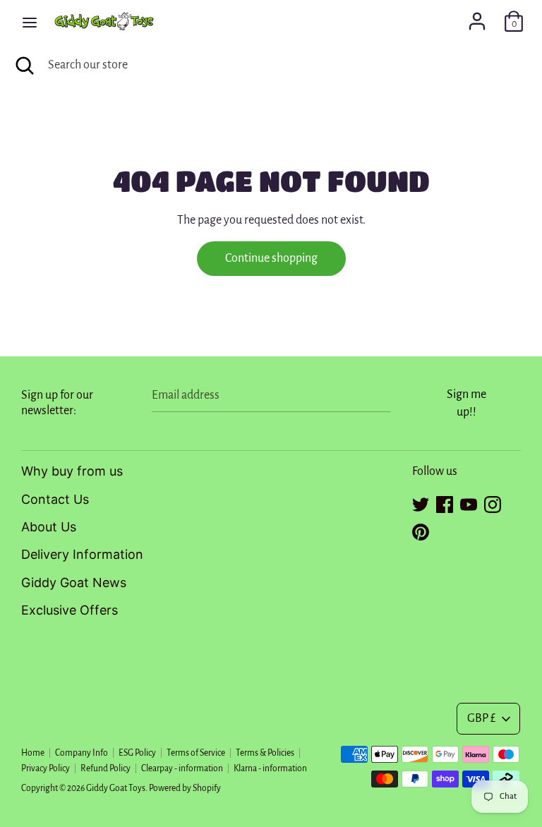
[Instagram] (492, 502)
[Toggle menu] (29, 21)
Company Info (81, 753)
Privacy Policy (45, 768)
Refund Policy (105, 768)
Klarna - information (270, 768)
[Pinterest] (420, 530)
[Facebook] (444, 502)
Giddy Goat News (73, 582)
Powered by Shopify (185, 788)
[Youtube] (468, 502)
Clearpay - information (182, 768)
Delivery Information (82, 554)
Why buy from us (72, 471)
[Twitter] (420, 502)
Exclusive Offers (69, 610)
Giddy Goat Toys (115, 788)
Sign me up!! (466, 403)
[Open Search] (24, 65)
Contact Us (55, 499)
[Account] (477, 17)
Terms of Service (196, 753)
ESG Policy (137, 753)
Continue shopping (271, 258)
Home (32, 753)
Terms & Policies (265, 753)
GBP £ (481, 718)
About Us (48, 526)
